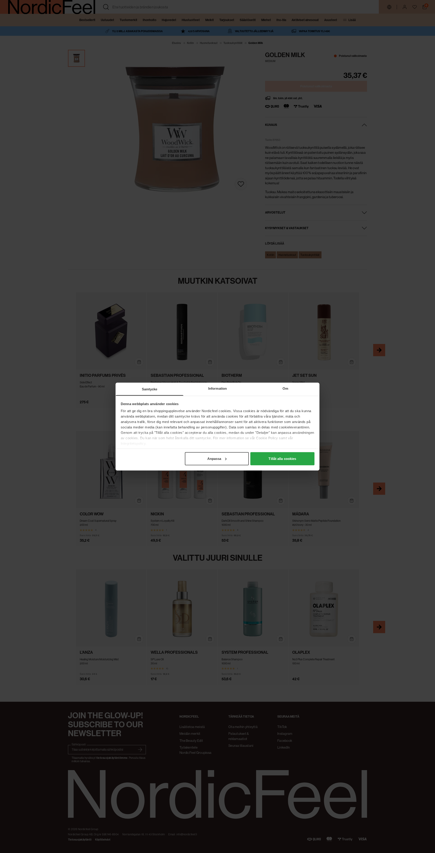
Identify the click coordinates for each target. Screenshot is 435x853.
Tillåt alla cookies (282, 458)
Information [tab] (217, 388)
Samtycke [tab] (149, 389)
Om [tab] (285, 388)
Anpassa (214, 458)
